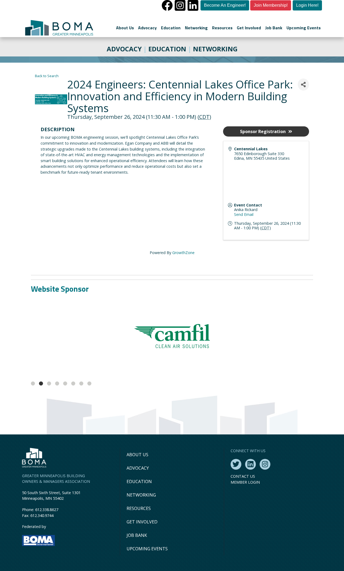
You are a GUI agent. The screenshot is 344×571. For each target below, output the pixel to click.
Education (171, 27)
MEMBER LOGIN (245, 482)
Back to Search (47, 75)
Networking (196, 27)
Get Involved (249, 27)
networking (215, 48)
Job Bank (273, 27)
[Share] (303, 84)
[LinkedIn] (250, 464)
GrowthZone (183, 252)
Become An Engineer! (225, 5)
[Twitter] (236, 464)
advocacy (124, 48)
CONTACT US (243, 476)
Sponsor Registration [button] (263, 131)
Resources (222, 27)
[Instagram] (265, 464)
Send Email (243, 214)
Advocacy (147, 27)
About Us (125, 27)
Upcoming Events (303, 27)
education (167, 48)
